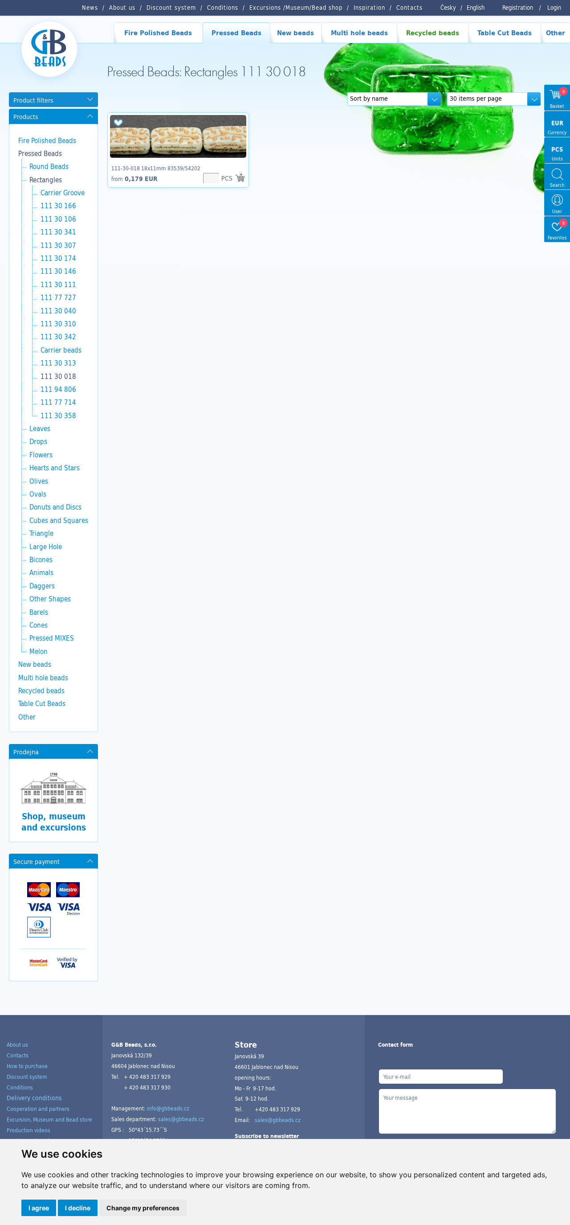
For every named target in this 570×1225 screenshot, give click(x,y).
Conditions (20, 1087)
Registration (517, 7)
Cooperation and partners (38, 1109)
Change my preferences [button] (142, 1208)
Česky (448, 7)
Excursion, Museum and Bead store (49, 1119)
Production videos (28, 1130)
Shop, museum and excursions (53, 822)
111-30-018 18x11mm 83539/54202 (155, 168)
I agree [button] (38, 1208)
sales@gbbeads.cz (181, 1119)
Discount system (27, 1077)
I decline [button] (77, 1208)
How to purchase (27, 1066)
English (475, 7)
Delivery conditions (34, 1097)
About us (17, 1044)
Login (554, 7)
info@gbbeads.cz (168, 1108)
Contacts (17, 1055)
